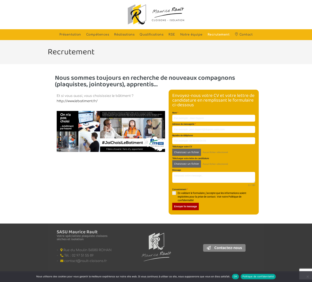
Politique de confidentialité (258, 276)
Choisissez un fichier (186, 152)
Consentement (180, 189)
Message (176, 170)
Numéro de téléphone (182, 135)
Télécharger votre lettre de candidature (190, 158)
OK (235, 276)
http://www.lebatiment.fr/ (77, 101)
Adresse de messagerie (184, 124)
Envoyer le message (185, 206)
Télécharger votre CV (182, 146)
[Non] (307, 276)
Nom (175, 113)
